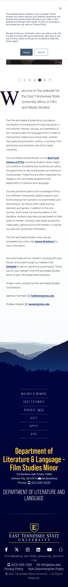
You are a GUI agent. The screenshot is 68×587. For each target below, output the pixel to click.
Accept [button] (26, 52)
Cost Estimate (34, 402)
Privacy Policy (13, 569)
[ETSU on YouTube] (48, 550)
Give (34, 434)
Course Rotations (44, 241)
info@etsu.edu (51, 564)
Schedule (11, 266)
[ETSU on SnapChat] (59, 550)
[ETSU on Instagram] (26, 550)
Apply (34, 426)
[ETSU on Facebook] (5, 550)
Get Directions (48, 478)
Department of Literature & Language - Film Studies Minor (34, 459)
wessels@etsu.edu (39, 304)
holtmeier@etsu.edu (42, 295)
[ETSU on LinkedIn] (37, 550)
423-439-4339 (40, 482)
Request (34, 410)
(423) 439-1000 (21, 564)
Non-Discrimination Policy (46, 569)
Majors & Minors (34, 394)
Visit (34, 418)
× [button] (60, 7)
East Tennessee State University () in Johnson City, (34, 532)
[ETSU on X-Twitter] (15, 550)
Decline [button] (41, 52)
